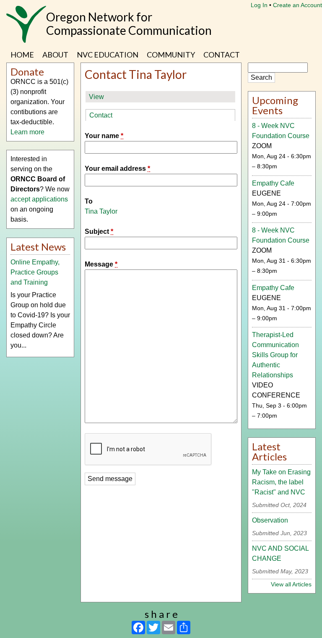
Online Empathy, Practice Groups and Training (35, 272)
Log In (259, 5)
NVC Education (107, 54)
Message (101, 264)
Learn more (27, 132)
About (55, 54)
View (96, 96)
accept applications (39, 199)
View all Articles (291, 584)
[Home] (26, 28)
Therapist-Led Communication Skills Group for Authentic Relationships (275, 355)
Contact (221, 54)
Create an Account (297, 5)
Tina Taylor (101, 211)
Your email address (117, 168)
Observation (270, 520)
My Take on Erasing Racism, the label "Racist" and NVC (281, 482)
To (89, 201)
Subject (99, 231)
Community (171, 54)
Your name (104, 135)
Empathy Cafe (273, 183)
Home (22, 54)
